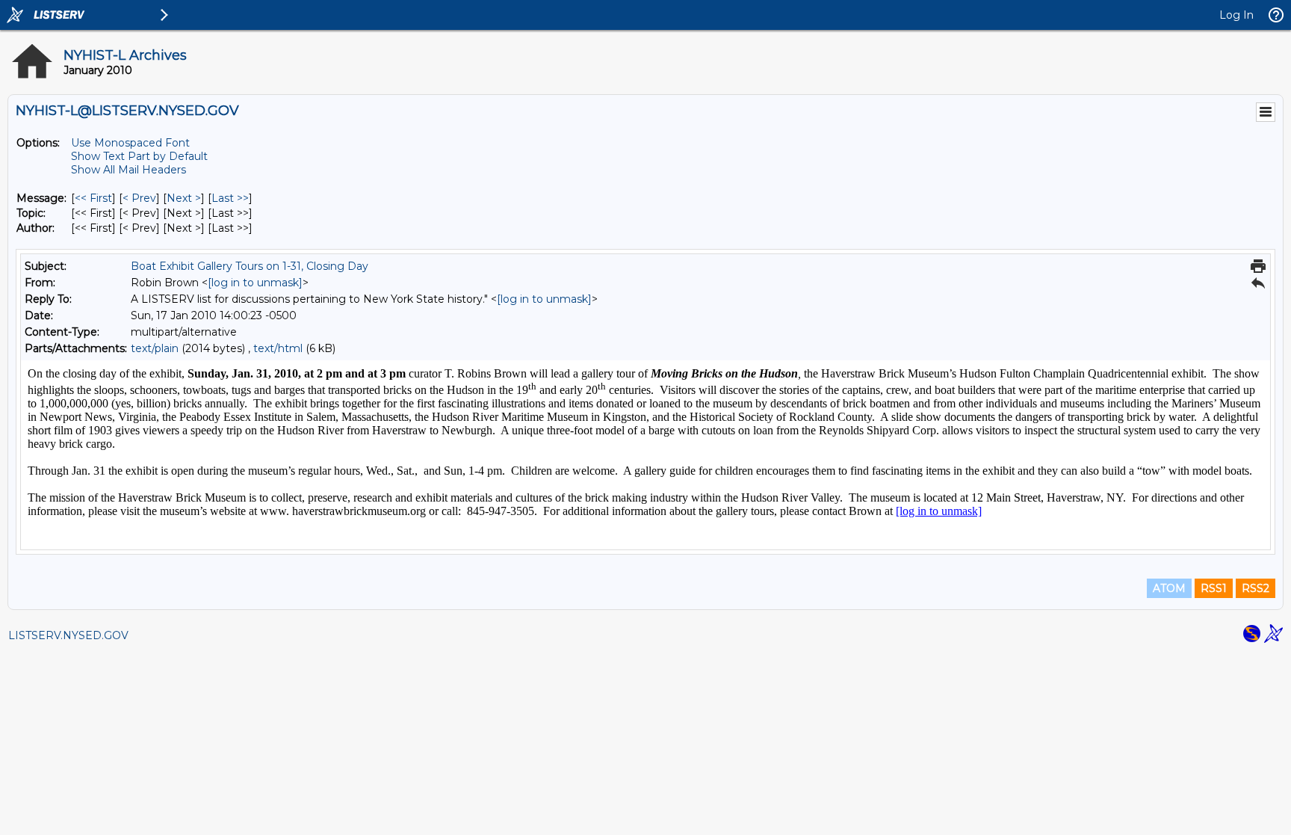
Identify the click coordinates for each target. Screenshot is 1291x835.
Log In (1236, 15)
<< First (93, 198)
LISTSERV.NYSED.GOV (68, 635)
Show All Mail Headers (128, 169)
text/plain (155, 348)
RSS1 (1214, 588)
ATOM (1169, 588)
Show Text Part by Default (139, 156)
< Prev (139, 198)
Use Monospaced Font (130, 143)
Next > (184, 198)
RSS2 (1255, 588)
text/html (278, 348)
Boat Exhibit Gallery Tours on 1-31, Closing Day (249, 266)
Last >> (230, 198)
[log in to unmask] (255, 282)
